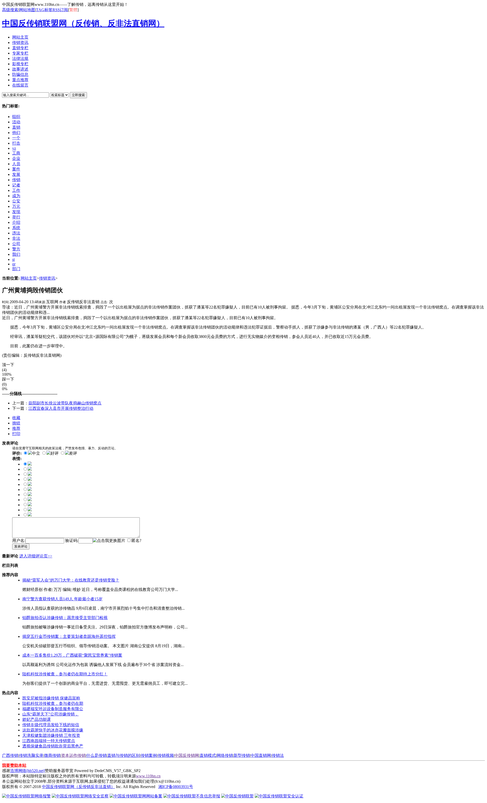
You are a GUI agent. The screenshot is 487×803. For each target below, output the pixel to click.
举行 (16, 217)
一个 (16, 138)
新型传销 (242, 755)
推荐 (16, 428)
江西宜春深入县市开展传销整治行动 (60, 408)
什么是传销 (96, 755)
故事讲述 (20, 69)
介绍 (16, 222)
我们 (16, 254)
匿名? (136, 540)
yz (14, 148)
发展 (16, 174)
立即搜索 (78, 95)
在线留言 (20, 85)
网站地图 (27, 10)
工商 (16, 153)
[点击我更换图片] (109, 540)
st (13, 259)
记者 (16, 185)
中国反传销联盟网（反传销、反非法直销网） (83, 23)
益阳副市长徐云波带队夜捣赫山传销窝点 (64, 403)
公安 (16, 201)
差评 (73, 453)
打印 (16, 434)
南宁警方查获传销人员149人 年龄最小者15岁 (62, 599)
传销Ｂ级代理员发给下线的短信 (50, 725)
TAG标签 (44, 10)
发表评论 (20, 546)
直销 (16, 127)
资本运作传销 (73, 755)
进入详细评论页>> (35, 556)
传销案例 (149, 755)
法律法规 (20, 58)
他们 (16, 132)
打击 (16, 143)
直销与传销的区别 (123, 755)
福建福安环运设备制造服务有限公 (52, 709)
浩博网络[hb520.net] (27, 770)
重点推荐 (20, 80)
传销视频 (166, 755)
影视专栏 (20, 64)
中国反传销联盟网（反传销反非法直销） (78, 786)
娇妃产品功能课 (36, 719)
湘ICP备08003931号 (175, 786)
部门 (16, 269)
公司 (16, 244)
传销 (16, 180)
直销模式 (208, 755)
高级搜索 (10, 10)
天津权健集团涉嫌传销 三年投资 (51, 735)
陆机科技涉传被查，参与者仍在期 (52, 703)
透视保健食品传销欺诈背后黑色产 (52, 746)
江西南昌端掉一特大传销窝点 (48, 741)
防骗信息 (20, 74)
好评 (54, 453)
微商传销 (52, 755)
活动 (16, 122)
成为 (16, 196)
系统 (16, 228)
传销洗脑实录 (31, 755)
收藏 (16, 418)
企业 (16, 158)
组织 (16, 116)
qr (13, 264)
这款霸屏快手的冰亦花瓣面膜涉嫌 (52, 730)
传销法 (278, 755)
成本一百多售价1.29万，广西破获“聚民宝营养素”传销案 (72, 655)
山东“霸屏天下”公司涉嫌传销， (50, 714)
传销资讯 (20, 42)
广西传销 (10, 755)
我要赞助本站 (14, 765)
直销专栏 (20, 48)
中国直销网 (261, 755)
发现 (16, 212)
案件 (16, 169)
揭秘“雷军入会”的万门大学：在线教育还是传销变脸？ (70, 580)
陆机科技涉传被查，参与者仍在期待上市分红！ (65, 674)
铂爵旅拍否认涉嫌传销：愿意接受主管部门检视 (65, 618)
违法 (16, 233)
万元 (16, 206)
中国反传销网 (187, 755)
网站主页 (20, 37)
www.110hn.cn (148, 776)
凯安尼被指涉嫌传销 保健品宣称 (51, 698)
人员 (16, 164)
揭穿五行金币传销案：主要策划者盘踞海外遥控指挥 (69, 636)
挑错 (16, 423)
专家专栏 (20, 53)
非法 (16, 238)
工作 (16, 190)
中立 (36, 453)
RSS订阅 (60, 10)
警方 (16, 249)
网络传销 (225, 755)
